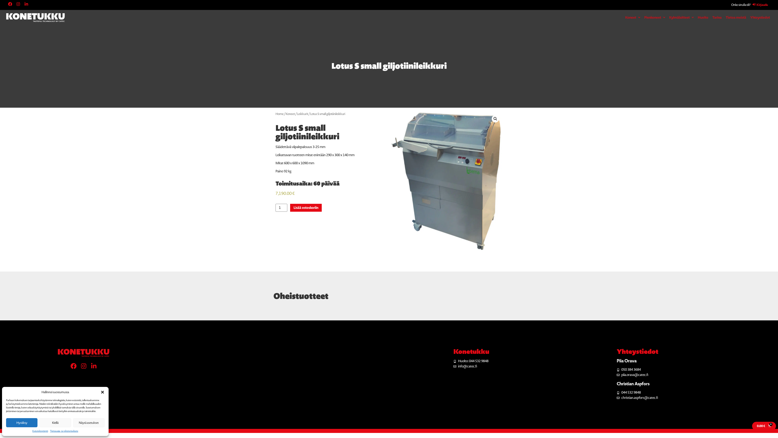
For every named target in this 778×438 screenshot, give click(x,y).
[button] (102, 392)
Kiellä (55, 423)
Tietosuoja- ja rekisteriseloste (64, 431)
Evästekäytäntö (40, 431)
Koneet (290, 114)
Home (280, 114)
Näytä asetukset (89, 423)
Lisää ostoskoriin (306, 207)
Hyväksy (21, 423)
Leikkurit (302, 114)
